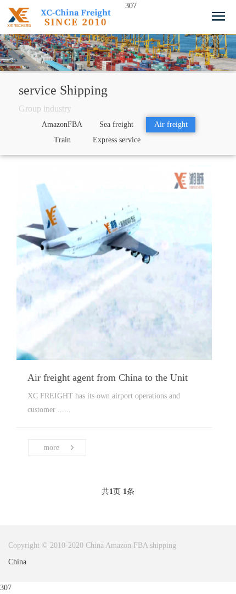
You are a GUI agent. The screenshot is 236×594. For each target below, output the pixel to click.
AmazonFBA (62, 124)
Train (62, 140)
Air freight (171, 124)
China (17, 562)
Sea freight (116, 124)
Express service (117, 140)
